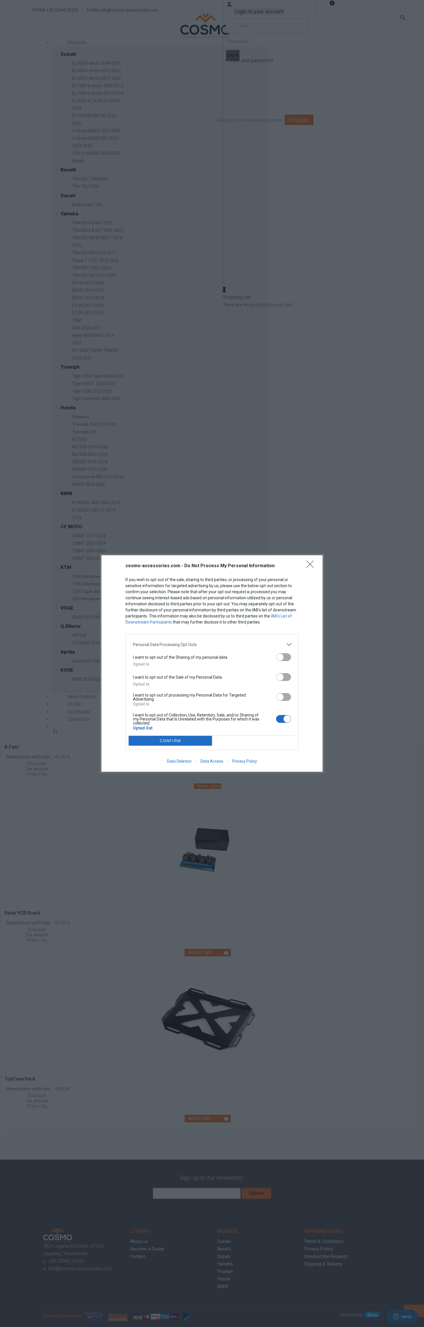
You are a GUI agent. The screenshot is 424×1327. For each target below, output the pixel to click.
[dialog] (212, 663)
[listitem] (212, 644)
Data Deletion (179, 761)
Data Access (211, 761)
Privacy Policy (244, 761)
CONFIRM (170, 741)
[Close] (311, 566)
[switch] (283, 657)
